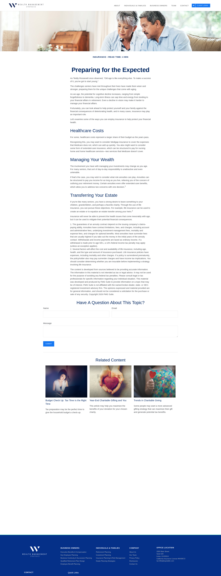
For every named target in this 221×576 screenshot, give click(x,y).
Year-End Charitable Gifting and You (108, 400)
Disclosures (133, 561)
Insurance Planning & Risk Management (110, 558)
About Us (132, 552)
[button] (117, 5)
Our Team (133, 555)
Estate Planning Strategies (105, 561)
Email (114, 308)
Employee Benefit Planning (70, 564)
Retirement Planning (103, 552)
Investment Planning (103, 555)
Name (46, 308)
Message (47, 323)
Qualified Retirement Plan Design (73, 561)
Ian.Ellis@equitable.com (165, 561)
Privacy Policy (134, 558)
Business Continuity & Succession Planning (76, 558)
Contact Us (133, 564)
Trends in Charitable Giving (147, 400)
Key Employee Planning (69, 555)
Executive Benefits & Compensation (73, 552)
